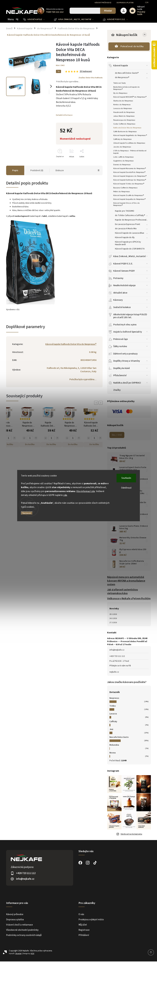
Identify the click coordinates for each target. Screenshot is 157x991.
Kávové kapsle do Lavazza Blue (129, 233)
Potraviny (118, 278)
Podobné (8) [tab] (36, 170)
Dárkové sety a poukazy (125, 353)
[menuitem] (36, 19)
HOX (32, 953)
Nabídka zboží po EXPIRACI (127, 382)
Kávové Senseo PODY (124, 271)
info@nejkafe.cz (116, 649)
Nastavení (26, 513)
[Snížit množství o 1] (24, 438)
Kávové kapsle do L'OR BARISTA (130, 248)
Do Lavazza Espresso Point (127, 224)
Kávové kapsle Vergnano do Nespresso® (130, 176)
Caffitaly (113, 721)
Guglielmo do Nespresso (123, 160)
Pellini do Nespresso (121, 191)
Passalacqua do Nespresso (124, 120)
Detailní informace (64, 115)
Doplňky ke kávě (121, 368)
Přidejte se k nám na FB (120, 665)
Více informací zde (85, 491)
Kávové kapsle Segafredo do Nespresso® (130, 135)
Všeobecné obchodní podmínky (22, 930)
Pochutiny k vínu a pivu (124, 324)
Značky (117, 390)
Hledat (108, 10)
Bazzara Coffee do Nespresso (125, 187)
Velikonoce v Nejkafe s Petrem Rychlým (129, 598)
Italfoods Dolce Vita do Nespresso (127, 127)
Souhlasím (126, 478)
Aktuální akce (120, 292)
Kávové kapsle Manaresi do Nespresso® (129, 168)
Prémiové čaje (120, 339)
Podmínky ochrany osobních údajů (24, 935)
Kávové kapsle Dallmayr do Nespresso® (129, 180)
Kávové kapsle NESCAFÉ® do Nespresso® (130, 97)
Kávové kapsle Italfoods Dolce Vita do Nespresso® (70, 344)
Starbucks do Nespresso (123, 100)
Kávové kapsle (120, 65)
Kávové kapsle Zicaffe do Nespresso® (128, 195)
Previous (96, 403)
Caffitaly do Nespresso (122, 139)
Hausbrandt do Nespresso (124, 112)
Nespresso (114, 698)
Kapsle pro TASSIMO (124, 210)
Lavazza (113, 713)
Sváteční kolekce (122, 307)
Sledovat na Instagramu (131, 834)
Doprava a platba (125, 2)
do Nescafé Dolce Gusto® (127, 73)
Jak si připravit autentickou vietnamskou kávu (122, 591)
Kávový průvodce (103, 2)
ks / (117, 435)
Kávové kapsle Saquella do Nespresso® (129, 199)
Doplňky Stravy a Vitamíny (126, 361)
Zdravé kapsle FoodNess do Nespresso (129, 143)
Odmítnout (126, 487)
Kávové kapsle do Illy (125, 237)
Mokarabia (114, 745)
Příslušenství (119, 375)
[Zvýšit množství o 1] (14, 438)
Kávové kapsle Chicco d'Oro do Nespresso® (126, 204)
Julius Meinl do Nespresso (124, 116)
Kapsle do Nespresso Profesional (130, 219)
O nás (81, 914)
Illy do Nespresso (120, 93)
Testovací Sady (119, 83)
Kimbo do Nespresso (122, 104)
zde (65, 495)
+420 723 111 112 (117, 656)
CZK (147, 2)
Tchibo (112, 705)
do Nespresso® (122, 77)
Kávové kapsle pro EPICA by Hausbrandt (128, 243)
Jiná (111, 729)
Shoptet (18, 953)
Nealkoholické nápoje (124, 285)
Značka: (90, 77)
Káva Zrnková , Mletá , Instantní (129, 256)
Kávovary (118, 300)
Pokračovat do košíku (132, 46)
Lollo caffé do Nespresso (123, 157)
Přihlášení (83, 935)
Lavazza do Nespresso (122, 108)
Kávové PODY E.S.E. (123, 263)
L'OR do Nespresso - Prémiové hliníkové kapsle (129, 151)
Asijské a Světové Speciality (127, 331)
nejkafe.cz (114, 671)
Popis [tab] (15, 170)
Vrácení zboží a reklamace (19, 924)
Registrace (84, 930)
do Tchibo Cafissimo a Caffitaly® (130, 215)
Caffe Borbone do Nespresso (125, 131)
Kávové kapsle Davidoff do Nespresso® (129, 172)
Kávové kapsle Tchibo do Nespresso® (128, 183)
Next (101, 403)
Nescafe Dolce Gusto (119, 737)
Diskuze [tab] (60, 170)
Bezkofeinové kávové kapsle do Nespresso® (126, 88)
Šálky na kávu (120, 346)
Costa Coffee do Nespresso (124, 123)
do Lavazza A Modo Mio (126, 228)
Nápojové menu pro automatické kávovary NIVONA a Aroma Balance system (126, 580)
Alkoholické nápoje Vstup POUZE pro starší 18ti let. (130, 316)
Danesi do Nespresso (122, 164)
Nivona (112, 752)
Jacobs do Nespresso (122, 146)
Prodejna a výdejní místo (91, 919)
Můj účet (82, 924)
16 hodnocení (86, 71)
